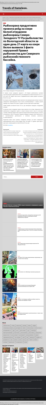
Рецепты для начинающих (8, 332)
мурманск (36, 339)
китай (20, 339)
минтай (31, 339)
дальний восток (6, 339)
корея (24, 339)
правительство (11, 342)
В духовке (24, 325)
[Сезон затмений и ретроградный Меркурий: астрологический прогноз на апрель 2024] (9, 285)
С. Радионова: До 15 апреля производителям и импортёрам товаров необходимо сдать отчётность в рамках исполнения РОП (30, 230)
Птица (28, 330)
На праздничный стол (7, 330)
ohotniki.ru (10, 125)
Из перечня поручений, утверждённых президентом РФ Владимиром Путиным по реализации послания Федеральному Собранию (29, 216)
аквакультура (32, 337)
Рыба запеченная (24, 332)
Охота (4, 23)
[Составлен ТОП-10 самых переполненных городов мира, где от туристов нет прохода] (9, 257)
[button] (3, 13)
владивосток (38, 337)
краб (27, 339)
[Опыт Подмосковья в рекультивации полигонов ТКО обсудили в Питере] (9, 243)
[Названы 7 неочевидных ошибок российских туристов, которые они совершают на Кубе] (9, 299)
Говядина (34, 325)
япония (25, 342)
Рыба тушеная (31, 332)
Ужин (27, 337)
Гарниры (29, 325)
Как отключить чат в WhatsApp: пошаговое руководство (29, 271)
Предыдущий (13, 132)
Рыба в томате (16, 332)
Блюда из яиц (18, 325)
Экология (5, 203)
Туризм (19, 256)
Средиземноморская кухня (8, 337)
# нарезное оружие (6, 325)
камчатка (15, 339)
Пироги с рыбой (23, 330)
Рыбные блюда (38, 332)
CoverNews (27, 398)
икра (11, 339)
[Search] (42, 14)
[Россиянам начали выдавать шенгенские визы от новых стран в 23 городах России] (9, 313)
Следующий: (33, 136)
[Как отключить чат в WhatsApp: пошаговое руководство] (9, 271)
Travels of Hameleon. (14, 8)
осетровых (5, 342)
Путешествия (33, 330)
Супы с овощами (17, 337)
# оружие (13, 325)
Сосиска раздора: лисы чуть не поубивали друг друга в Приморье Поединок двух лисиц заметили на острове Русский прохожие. (36, 163)
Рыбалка (30, 351)
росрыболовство (19, 342)
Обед (13, 330)
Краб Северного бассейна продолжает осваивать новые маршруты (31, 358)
